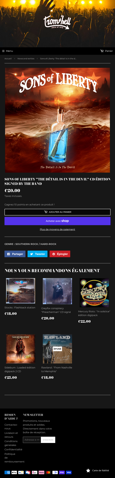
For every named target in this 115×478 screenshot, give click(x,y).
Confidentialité (13, 449)
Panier (109, 51)
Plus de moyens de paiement (57, 229)
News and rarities (26, 58)
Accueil (8, 58)
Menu (9, 51)
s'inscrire (48, 440)
